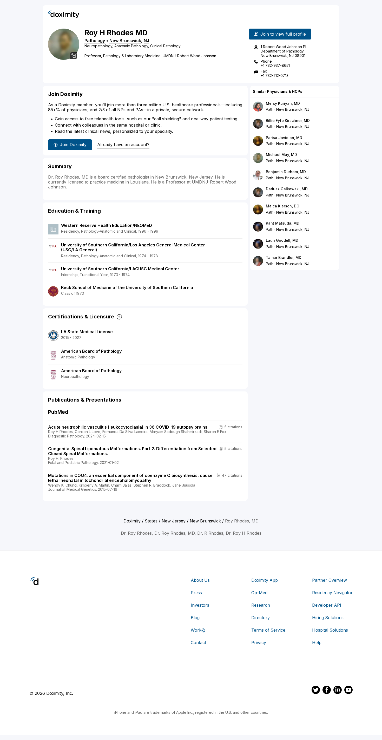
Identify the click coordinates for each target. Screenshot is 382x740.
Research (260, 605)
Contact (198, 642)
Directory (260, 617)
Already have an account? (123, 144)
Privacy (258, 642)
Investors (200, 605)
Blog (195, 617)
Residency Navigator (332, 592)
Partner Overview (329, 580)
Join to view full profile (283, 34)
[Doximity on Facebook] (326, 690)
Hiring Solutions (328, 617)
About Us (200, 580)
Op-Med (259, 592)
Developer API (326, 605)
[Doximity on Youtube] (348, 690)
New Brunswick (125, 40)
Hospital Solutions (330, 630)
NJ (146, 40)
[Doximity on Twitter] (316, 690)
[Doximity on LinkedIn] (337, 690)
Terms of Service (268, 630)
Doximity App (264, 580)
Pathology (94, 40)
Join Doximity (73, 144)
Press (196, 592)
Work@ (198, 630)
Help (316, 642)
